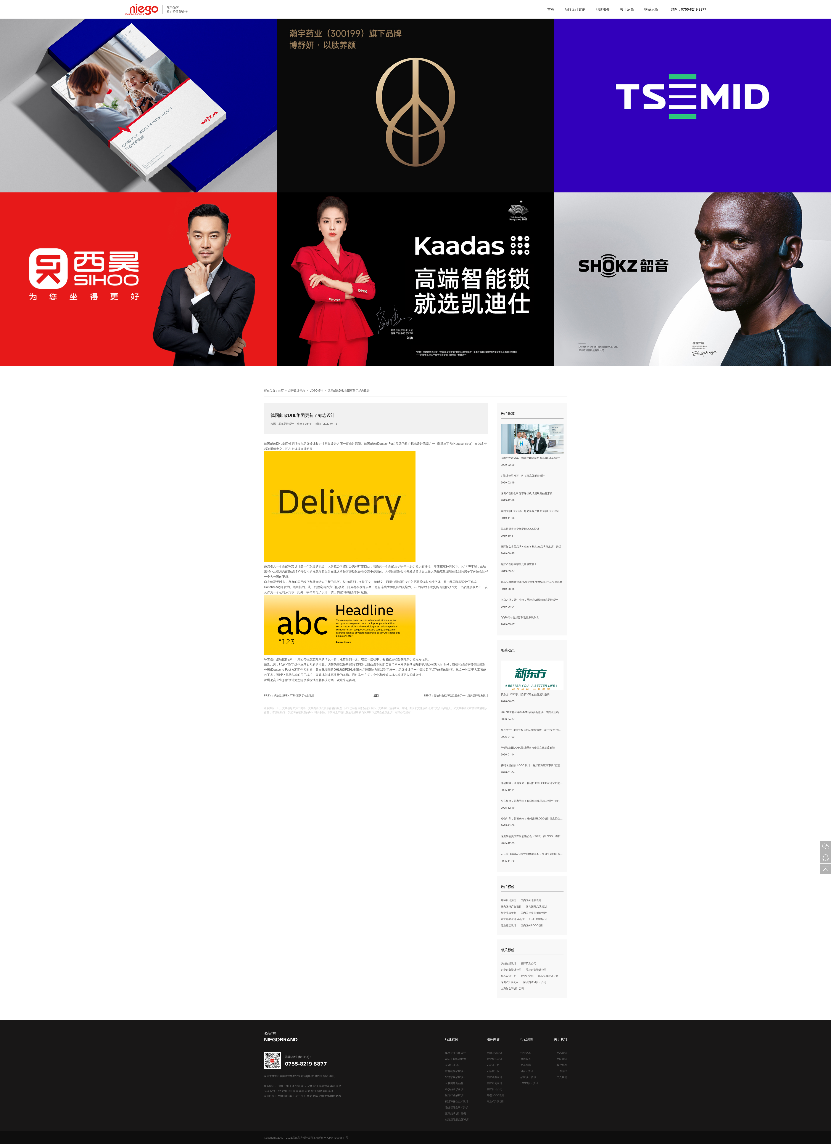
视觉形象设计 (321, 571)
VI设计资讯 (526, 1071)
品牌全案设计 (494, 1077)
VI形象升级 (493, 1071)
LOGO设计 (316, 390)
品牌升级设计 (494, 1052)
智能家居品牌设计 (455, 1077)
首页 (550, 9)
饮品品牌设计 (508, 963)
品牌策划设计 (494, 1083)
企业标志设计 (494, 1059)
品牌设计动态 (296, 390)
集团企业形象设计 (455, 1052)
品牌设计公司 (494, 1089)
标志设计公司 (508, 976)
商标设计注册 (508, 900)
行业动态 (525, 1052)
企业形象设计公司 (511, 969)
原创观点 (525, 1059)
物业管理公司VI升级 (456, 1107)
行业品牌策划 (508, 912)
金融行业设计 (453, 1065)
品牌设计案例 (575, 9)
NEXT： (456, 695)
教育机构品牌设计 (455, 1071)
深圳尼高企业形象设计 (279, 680)
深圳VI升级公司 (510, 982)
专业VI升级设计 (496, 1101)
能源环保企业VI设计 (456, 1101)
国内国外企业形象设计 (534, 912)
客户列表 (562, 1065)
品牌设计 (309, 443)
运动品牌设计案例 (455, 1113)
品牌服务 (603, 9)
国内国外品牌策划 (536, 906)
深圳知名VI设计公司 (534, 982)
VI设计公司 (493, 1065)
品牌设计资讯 (528, 1077)
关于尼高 (627, 9)
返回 (376, 695)
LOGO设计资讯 (529, 1083)
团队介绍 (562, 1059)
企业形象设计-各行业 (513, 919)
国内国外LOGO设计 (532, 925)
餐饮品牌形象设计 (455, 1089)
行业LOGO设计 (538, 919)
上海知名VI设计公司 (512, 988)
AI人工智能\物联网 (455, 1059)
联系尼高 (651, 9)
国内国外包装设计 (531, 900)
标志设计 (417, 443)
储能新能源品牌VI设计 (458, 1119)
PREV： (289, 695)
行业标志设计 (508, 925)
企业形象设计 (328, 443)
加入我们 (562, 1077)
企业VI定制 (527, 976)
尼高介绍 (562, 1052)
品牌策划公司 (528, 963)
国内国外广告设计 (511, 906)
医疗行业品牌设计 (455, 1095)
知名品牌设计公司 (548, 976)
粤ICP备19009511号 (336, 1137)
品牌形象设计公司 (536, 969)
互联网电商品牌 (454, 1083)
